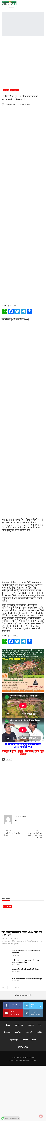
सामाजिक (18, 1032)
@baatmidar (27, 995)
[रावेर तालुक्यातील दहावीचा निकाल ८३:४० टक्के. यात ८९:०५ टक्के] (23, 916)
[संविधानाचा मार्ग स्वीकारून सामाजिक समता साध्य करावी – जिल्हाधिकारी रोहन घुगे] (6, 953)
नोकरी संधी (7, 1032)
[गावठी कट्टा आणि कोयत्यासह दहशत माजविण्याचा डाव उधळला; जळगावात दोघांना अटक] (6, 962)
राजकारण (16, 90)
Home (8, 1025)
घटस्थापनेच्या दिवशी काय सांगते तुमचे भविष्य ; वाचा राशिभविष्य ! (35, 835)
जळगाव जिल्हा (19, 1025)
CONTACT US (23, 1047)
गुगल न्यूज (39, 751)
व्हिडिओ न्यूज (14, 1040)
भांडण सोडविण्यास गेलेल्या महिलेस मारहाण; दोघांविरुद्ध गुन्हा (27, 978)
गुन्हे (39, 1025)
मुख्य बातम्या (6, 90)
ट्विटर (14, 751)
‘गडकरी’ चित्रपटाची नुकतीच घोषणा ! (12, 834)
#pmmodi (9, 759)
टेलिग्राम (23, 754)
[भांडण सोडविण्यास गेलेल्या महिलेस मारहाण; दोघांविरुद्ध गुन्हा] (6, 981)
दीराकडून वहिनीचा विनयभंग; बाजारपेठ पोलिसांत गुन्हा (25, 969)
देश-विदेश (39, 1032)
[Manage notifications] (41, 1116)
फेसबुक (5, 751)
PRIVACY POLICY (29, 1040)
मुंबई (11, 90)
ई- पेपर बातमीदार (7, 906)
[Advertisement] (23, 61)
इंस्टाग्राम (29, 751)
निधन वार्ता (29, 1032)
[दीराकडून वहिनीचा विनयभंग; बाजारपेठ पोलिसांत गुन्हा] (6, 971)
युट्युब (20, 751)
